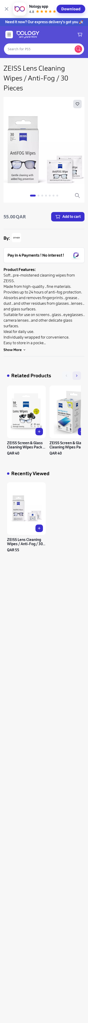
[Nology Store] (28, 34)
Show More (13, 350)
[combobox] (38, 49)
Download (70, 9)
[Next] (77, 375)
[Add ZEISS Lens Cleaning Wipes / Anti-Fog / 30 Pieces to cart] (39, 528)
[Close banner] (6, 9)
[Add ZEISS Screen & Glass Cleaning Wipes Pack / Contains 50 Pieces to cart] (39, 431)
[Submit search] (78, 49)
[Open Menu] (9, 34)
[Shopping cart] (79, 34)
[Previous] (66, 375)
